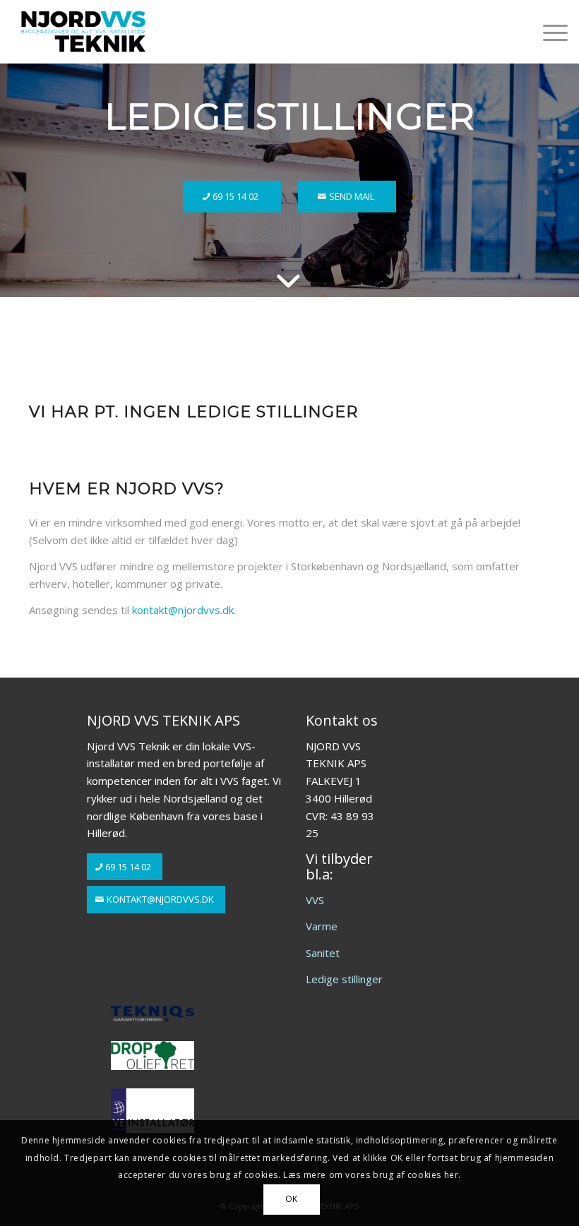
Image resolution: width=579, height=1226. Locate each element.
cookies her (433, 1175)
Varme (322, 926)
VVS (315, 900)
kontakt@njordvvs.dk (183, 610)
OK (291, 1199)
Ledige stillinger (344, 979)
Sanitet (323, 953)
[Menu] (548, 32)
